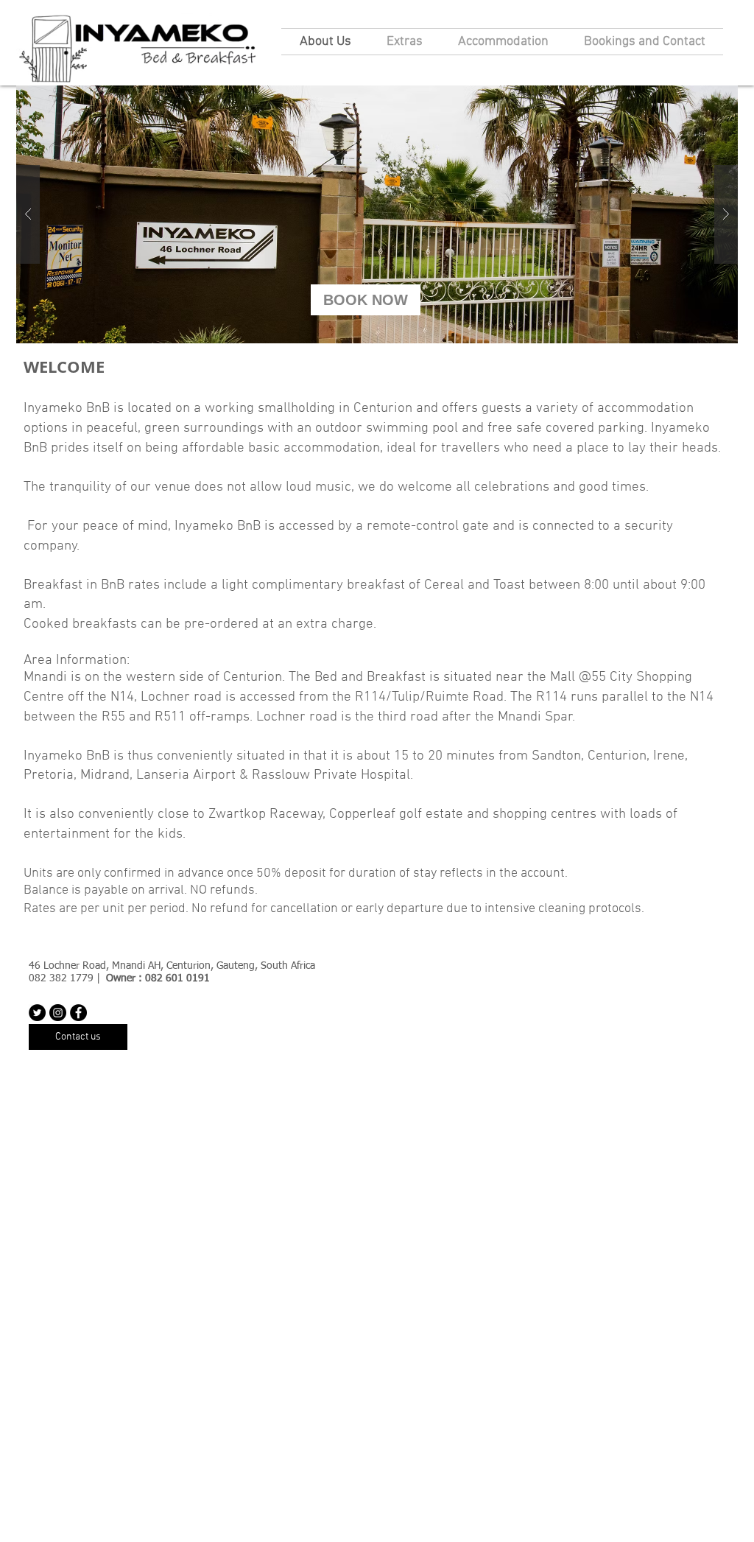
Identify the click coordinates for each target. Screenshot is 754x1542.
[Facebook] (78, 1012)
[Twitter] (37, 1012)
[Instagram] (57, 1012)
